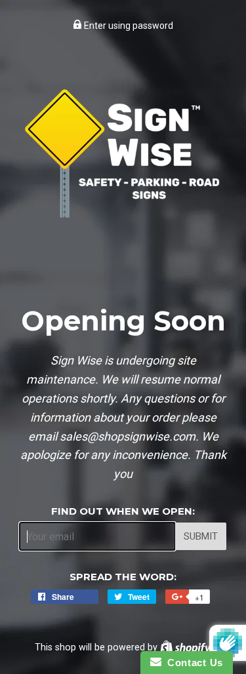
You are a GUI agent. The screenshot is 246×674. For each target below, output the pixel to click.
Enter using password (127, 25)
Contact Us (192, 662)
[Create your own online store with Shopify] (185, 647)
